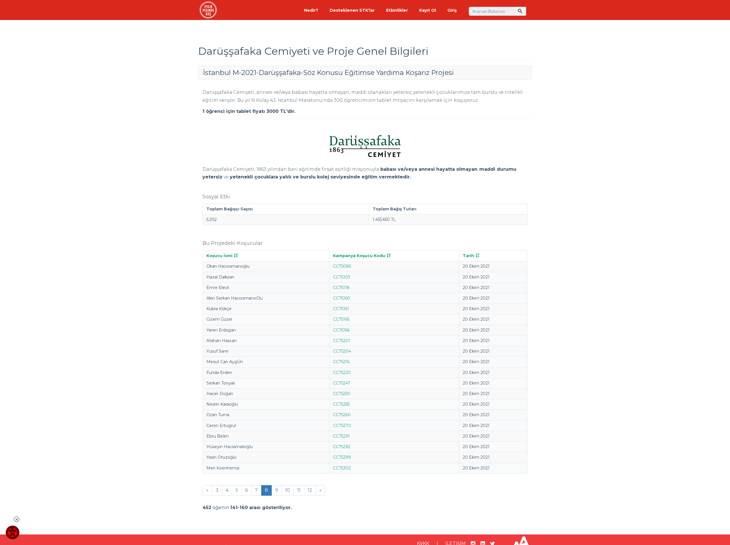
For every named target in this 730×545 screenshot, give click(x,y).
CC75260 (342, 414)
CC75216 (341, 361)
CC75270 (342, 425)
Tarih (468, 255)
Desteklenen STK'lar (352, 10)
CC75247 (341, 383)
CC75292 (341, 446)
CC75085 (342, 266)
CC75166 (341, 330)
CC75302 (342, 468)
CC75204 (342, 351)
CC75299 (342, 457)
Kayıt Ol (427, 10)
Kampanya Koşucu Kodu (359, 255)
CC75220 (342, 372)
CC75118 (341, 287)
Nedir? (311, 10)
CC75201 (341, 340)
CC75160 (341, 298)
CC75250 (341, 393)
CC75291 (341, 436)
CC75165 (341, 319)
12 (310, 490)
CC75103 (341, 277)
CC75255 (341, 404)
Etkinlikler (397, 10)
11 (299, 490)
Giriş (452, 10)
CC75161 (341, 308)
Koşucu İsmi (219, 255)
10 (287, 490)
